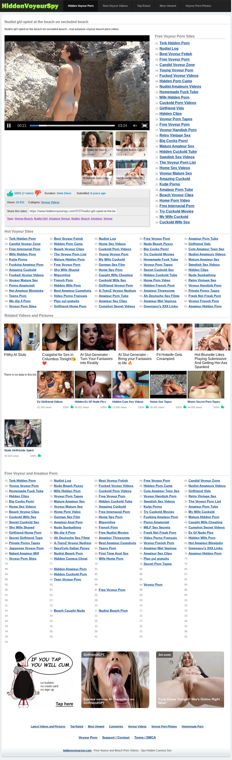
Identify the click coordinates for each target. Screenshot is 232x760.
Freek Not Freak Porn (204, 296)
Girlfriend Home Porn (70, 306)
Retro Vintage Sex (175, 135)
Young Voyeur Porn (176, 70)
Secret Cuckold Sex (159, 270)
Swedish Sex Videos (177, 157)
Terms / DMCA (145, 737)
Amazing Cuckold (175, 179)
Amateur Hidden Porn (205, 306)
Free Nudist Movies (114, 532)
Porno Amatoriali (22, 285)
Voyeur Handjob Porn (178, 130)
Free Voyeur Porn (175, 59)
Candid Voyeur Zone (177, 65)
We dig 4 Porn (20, 301)
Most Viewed (168, 5)
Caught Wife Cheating (116, 275)
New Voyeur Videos (115, 5)
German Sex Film (112, 264)
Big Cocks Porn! (174, 141)
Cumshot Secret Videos (117, 306)
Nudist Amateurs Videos (180, 86)
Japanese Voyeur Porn (26, 548)
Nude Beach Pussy (158, 244)
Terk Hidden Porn (175, 43)
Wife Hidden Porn (174, 97)
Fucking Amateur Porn (26, 264)
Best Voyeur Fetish (176, 54)
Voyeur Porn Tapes (176, 119)
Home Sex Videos (175, 168)
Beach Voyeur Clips (176, 195)
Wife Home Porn (111, 558)
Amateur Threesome (159, 290)
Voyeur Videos (50, 202)
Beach (85, 218)
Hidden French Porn (159, 285)
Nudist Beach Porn (68, 553)
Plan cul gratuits (66, 301)
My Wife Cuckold (174, 217)
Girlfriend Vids (172, 108)
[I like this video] (10, 193)
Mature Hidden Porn (69, 259)
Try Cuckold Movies (176, 211)
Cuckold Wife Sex (175, 222)
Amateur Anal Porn (68, 522)
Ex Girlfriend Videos (50, 401)
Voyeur (108, 218)
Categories (116, 726)
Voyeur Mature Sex (176, 173)
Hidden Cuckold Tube (178, 152)
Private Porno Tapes (204, 290)
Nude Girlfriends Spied (19, 450)
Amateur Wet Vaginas (160, 301)
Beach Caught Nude (69, 610)
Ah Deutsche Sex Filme (161, 296)
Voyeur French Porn (203, 301)
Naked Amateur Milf (24, 553)
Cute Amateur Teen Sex (206, 249)
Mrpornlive (62, 275)
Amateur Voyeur (59, 218)
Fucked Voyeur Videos (179, 76)
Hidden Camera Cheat (70, 558)
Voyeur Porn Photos (198, 5)
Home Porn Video (175, 200)
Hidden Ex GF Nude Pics (90, 401)
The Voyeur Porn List (178, 162)
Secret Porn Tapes (158, 564)
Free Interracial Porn (177, 206)
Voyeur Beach (23, 218)
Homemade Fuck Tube (179, 92)
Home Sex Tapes (161, 401)
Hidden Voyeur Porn (81, 5)
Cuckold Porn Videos (178, 103)
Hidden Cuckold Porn (70, 574)
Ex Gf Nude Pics (200, 532)
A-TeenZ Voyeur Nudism (117, 290)
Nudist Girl (41, 218)
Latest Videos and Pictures (48, 726)
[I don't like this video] (38, 193)
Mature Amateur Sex (177, 146)
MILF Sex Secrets (157, 527)
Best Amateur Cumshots (72, 290)
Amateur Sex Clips (113, 301)
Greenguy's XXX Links (161, 306)
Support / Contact (116, 737)
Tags (10, 218)
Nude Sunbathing (202, 275)
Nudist (75, 218)
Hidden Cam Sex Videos (127, 401)
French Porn (63, 280)
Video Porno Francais (70, 296)
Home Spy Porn (111, 270)
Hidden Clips (171, 114)
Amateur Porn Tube (176, 190)
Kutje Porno (170, 184)
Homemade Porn (192, 726)
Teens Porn (18, 296)
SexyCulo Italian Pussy (71, 548)
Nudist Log (169, 48)
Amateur (96, 218)
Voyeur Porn (153, 584)
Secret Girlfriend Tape (26, 538)
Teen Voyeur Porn (67, 579)
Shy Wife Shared (66, 270)
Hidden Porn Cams (176, 81)
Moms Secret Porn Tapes (204, 401)
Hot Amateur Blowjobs (26, 290)
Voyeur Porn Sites (22, 306)
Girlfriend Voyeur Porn (116, 285)
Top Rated (143, 5)
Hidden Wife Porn (67, 285)
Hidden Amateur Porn (70, 569)
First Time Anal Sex (113, 553)
